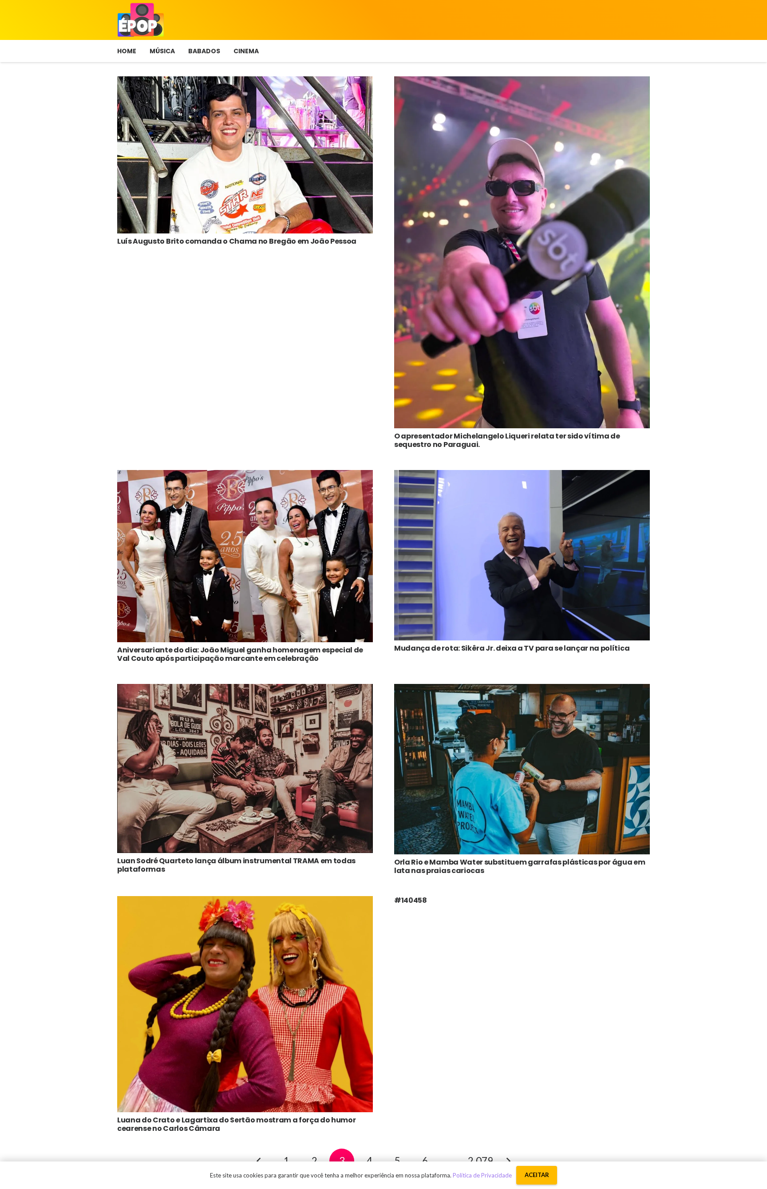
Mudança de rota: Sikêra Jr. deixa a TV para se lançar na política (511, 648)
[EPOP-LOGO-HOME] (140, 20)
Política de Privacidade (482, 1175)
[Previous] (258, 1161)
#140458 (410, 900)
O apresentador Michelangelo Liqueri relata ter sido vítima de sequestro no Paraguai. (507, 440)
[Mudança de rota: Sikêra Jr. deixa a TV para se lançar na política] (522, 476)
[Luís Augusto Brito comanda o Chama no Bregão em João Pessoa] (245, 83)
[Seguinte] (508, 1161)
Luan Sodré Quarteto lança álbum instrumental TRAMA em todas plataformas (236, 865)
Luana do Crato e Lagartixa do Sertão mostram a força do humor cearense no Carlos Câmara (236, 1124)
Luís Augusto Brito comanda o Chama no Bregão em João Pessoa (236, 241)
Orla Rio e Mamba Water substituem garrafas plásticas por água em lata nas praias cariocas (519, 866)
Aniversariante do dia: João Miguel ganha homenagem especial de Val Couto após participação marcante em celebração (240, 654)
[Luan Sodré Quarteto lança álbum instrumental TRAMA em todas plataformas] (245, 690)
